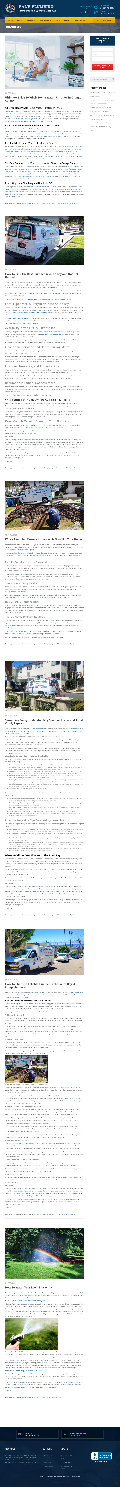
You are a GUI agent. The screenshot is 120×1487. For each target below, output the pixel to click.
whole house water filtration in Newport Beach (50, 136)
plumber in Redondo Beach (27, 439)
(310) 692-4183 (107, 7)
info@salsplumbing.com (107, 13)
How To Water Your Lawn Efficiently (28, 1287)
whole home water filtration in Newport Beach (50, 134)
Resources (48, 1462)
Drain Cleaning (68, 1455)
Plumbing (31, 20)
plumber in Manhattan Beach (15, 1387)
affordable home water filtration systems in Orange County (34, 176)
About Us (47, 1459)
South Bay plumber (48, 1180)
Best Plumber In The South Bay (42, 855)
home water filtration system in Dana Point (19, 151)
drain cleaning (75, 729)
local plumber (70, 1382)
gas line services (39, 731)
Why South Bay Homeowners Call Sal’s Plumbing (37, 400)
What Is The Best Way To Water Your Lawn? (24, 1370)
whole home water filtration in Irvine (38, 187)
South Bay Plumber (28, 595)
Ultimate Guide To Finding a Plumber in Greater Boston (102, 94)
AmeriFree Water (36, 121)
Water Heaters (68, 1462)
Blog (58, 20)
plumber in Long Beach (36, 1387)
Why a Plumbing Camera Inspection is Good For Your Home (43, 539)
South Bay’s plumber (38, 729)
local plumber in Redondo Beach (23, 1143)
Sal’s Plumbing (75, 1101)
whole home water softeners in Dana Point (43, 191)
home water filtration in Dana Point (25, 154)
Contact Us (80, 20)
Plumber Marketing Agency (60, 1482)
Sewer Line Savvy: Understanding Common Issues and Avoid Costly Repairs (44, 722)
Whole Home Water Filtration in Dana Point (37, 142)
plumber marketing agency (44, 203)
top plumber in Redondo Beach (31, 1112)
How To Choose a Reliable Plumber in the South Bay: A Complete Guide (40, 985)
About (20, 20)
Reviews (67, 20)
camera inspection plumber (30, 574)
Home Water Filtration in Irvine (45, 107)
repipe (14, 731)
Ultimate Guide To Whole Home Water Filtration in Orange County (43, 99)
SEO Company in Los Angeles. (65, 644)
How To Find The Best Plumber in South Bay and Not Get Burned (41, 275)
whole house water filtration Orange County (20, 174)
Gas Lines (66, 1459)
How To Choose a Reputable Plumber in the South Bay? (29, 1000)
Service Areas (45, 20)
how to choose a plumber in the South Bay (31, 1012)
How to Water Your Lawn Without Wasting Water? (27, 1301)
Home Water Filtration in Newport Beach (39, 125)
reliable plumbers (60, 1020)
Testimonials (48, 1466)
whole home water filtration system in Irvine (26, 119)
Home (10, 20)
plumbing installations (25, 731)
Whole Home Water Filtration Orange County (54, 163)
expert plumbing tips (74, 731)
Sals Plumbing (42, 553)
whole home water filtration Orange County (41, 166)
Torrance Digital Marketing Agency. (67, 203)
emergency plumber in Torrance (51, 439)
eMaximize (27, 203)
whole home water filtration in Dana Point (53, 156)
